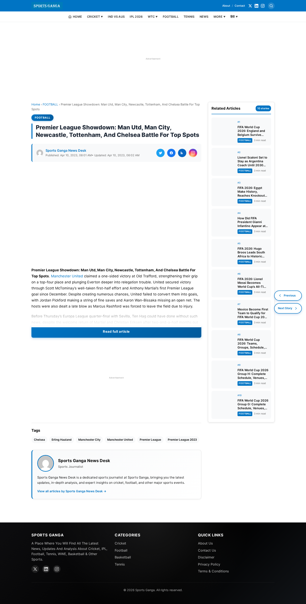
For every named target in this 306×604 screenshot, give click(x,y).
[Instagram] (263, 6)
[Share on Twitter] (160, 153)
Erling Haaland (62, 439)
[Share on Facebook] (171, 153)
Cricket (120, 543)
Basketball (123, 557)
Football (121, 550)
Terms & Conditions (213, 571)
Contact (240, 5)
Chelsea (39, 439)
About (226, 5)
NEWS (204, 16)
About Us (205, 543)
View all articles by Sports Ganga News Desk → (71, 491)
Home (35, 104)
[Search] (271, 5)
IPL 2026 (136, 16)
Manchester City (89, 439)
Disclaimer (206, 557)
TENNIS (189, 16)
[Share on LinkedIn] (182, 153)
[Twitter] (250, 6)
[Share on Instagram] (193, 153)
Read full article (116, 331)
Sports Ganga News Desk (66, 150)
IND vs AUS (116, 16)
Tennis (120, 564)
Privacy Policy (209, 564)
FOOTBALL (171, 16)
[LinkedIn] (256, 6)
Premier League (150, 439)
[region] (153, 58)
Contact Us (207, 550)
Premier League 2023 (182, 439)
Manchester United (67, 276)
